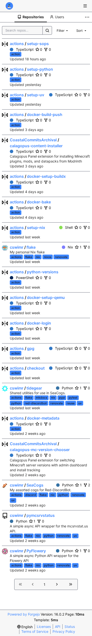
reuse (71, 403)
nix (38, 257)
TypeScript (25, 49)
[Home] (9, 5)
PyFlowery (36, 550)
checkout (36, 368)
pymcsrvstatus (40, 515)
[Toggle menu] (85, 5)
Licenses (44, 626)
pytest (73, 397)
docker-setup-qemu (46, 297)
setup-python (40, 69)
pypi (62, 397)
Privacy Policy (64, 631)
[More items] (87, 17)
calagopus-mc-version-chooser (40, 449)
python (16, 403)
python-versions (42, 271)
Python (67, 388)
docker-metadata (43, 418)
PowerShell (25, 278)
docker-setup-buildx (46, 176)
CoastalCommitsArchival (33, 139)
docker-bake (39, 201)
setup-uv (35, 94)
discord (30, 495)
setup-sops (38, 43)
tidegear (34, 388)
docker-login (39, 323)
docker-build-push (44, 114)
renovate (61, 257)
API (57, 626)
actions (17, 43)
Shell (69, 227)
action (15, 54)
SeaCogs (34, 485)
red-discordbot (36, 403)
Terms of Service (34, 631)
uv (80, 403)
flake (31, 247)
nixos (47, 257)
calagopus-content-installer (36, 145)
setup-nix (36, 227)
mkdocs (41, 397)
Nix (70, 247)
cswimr (16, 247)
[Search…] (47, 30)
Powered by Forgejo (24, 614)
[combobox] (63, 30)
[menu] (25, 627)
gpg (30, 348)
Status (70, 626)
